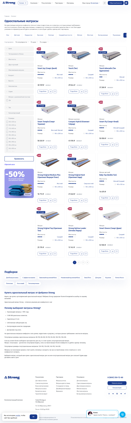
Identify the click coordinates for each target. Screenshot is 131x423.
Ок (33, 417)
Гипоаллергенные (33, 283)
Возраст (11, 75)
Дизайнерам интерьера (63, 388)
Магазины (70, 3)
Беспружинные (103, 35)
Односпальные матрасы (84, 383)
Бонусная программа (41, 386)
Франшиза (59, 391)
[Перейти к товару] (50, 72)
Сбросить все (10, 164)
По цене (33, 42)
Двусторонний (13, 64)
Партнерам (59, 3)
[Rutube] (125, 393)
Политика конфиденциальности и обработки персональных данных (47, 418)
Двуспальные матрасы (84, 386)
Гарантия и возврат (41, 394)
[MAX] (117, 393)
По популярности (21, 42)
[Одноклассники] (109, 393)
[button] (124, 35)
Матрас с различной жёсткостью (19, 97)
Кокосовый (20, 283)
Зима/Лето (87, 277)
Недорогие (28, 35)
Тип (9, 107)
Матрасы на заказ (41, 388)
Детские (17, 35)
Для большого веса (12, 277)
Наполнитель (12, 86)
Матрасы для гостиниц (63, 383)
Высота (10, 81)
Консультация (117, 387)
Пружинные (116, 35)
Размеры (11, 118)
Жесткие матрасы (82, 391)
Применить (19, 159)
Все (8, 35)
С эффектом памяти (29, 277)
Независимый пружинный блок (70, 277)
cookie (17, 415)
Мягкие (79, 35)
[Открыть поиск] (105, 3)
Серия (10, 91)
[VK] (113, 393)
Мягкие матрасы (82, 388)
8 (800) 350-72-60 (115, 377)
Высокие (40, 35)
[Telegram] (121, 393)
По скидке (43, 42)
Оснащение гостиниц (62, 386)
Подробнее (42, 91)
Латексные (9, 283)
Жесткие (90, 35)
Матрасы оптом (61, 380)
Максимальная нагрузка (16, 70)
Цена (10, 48)
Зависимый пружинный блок (48, 277)
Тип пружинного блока (15, 54)
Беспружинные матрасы (84, 394)
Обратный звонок (116, 3)
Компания (33, 3)
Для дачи (98, 277)
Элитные (51, 35)
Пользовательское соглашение (80, 417)
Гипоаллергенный (14, 113)
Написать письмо (117, 383)
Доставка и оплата (41, 380)
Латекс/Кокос (119, 277)
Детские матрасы (82, 380)
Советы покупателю (41, 383)
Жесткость (12, 59)
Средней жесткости (65, 35)
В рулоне (108, 277)
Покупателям (46, 3)
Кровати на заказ (40, 391)
